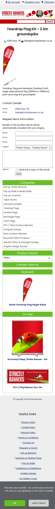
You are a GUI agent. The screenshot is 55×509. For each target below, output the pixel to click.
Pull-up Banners (28, 453)
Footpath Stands (12, 229)
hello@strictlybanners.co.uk (37, 40)
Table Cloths (10, 199)
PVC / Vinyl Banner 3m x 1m (27, 387)
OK (14, 503)
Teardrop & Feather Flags (28, 458)
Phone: (5, 109)
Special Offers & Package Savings (21, 242)
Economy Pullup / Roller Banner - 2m (27, 359)
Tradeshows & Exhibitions (28, 468)
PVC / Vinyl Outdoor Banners (18, 225)
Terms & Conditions (28, 437)
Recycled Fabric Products (17, 238)
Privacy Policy (28, 422)
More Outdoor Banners (15, 233)
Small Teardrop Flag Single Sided (27, 304)
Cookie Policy (28, 427)
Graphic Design (28, 473)
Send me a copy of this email (33, 169)
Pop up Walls (28, 463)
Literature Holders (13, 204)
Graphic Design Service (15, 246)
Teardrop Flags (11, 208)
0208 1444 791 (13, 40)
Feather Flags (11, 212)
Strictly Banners (35, 399)
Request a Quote (28, 448)
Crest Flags (9, 221)
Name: (5, 133)
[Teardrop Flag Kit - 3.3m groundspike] (8, 75)
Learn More (39, 503)
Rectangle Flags (12, 216)
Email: (4, 112)
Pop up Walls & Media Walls (18, 191)
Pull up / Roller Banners (15, 187)
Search (50, 21)
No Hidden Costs (28, 478)
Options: (5, 169)
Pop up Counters (12, 195)
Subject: (5, 147)
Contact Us (28, 442)
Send (18, 174)
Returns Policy (28, 432)
